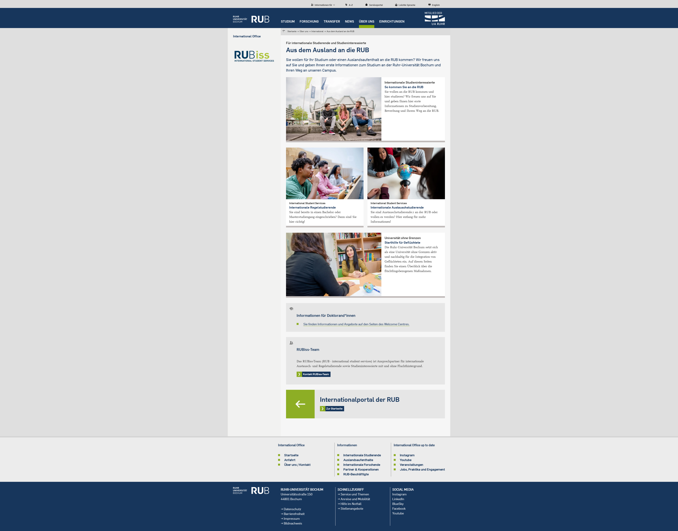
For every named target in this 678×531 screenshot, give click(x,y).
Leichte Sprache (407, 5)
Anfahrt (289, 460)
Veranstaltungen (411, 464)
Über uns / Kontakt (297, 464)
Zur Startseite (365, 404)
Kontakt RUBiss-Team (316, 374)
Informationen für (323, 5)
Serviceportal (376, 5)
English (436, 5)
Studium (288, 21)
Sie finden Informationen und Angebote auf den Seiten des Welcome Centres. (356, 324)
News (349, 21)
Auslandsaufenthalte (358, 460)
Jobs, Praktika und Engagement (422, 469)
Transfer (332, 21)
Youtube (405, 460)
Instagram (407, 455)
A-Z (351, 5)
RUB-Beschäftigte (356, 474)
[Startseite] (251, 18)
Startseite (291, 31)
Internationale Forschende (361, 464)
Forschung (309, 21)
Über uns (366, 21)
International (317, 31)
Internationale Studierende (362, 455)
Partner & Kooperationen (361, 469)
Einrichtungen (392, 21)
